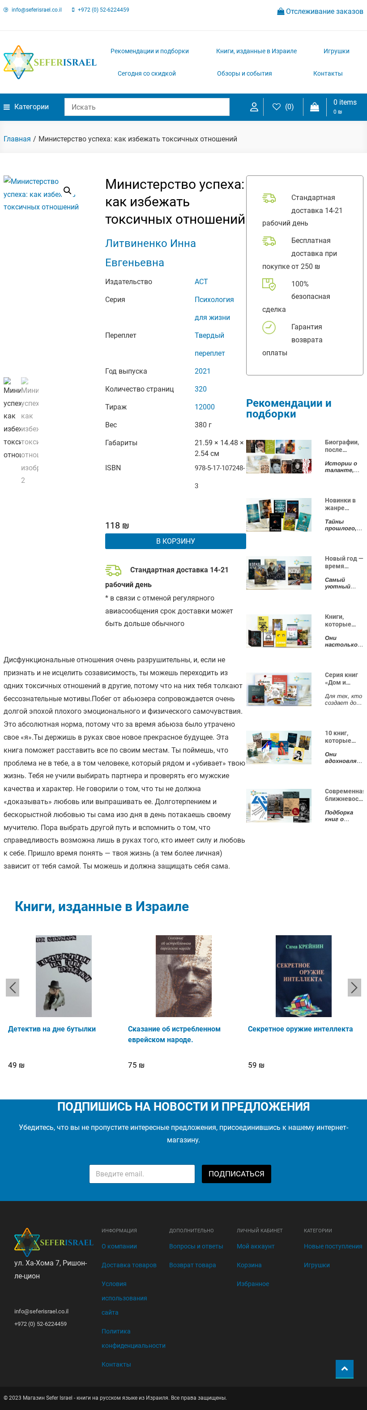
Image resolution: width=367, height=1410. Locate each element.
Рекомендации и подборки (150, 51)
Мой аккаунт (256, 1246)
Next (354, 988)
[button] (68, 191)
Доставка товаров (129, 1265)
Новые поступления (333, 1246)
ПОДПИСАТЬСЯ (237, 1173)
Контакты (328, 73)
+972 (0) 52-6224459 (103, 10)
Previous (12, 988)
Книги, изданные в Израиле (256, 51)
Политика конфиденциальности (134, 1338)
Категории (31, 106)
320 (201, 389)
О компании (119, 1246)
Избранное (253, 1283)
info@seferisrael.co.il (37, 10)
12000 (205, 407)
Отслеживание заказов (323, 11)
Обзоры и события (244, 73)
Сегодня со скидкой (147, 73)
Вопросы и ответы (196, 1246)
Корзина (249, 1265)
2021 (203, 371)
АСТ (201, 281)
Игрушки (337, 51)
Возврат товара (192, 1265)
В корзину (175, 541)
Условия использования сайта (124, 1298)
